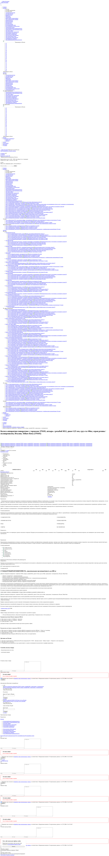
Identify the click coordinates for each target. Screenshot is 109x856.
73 (6, 64)
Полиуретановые (9, 21)
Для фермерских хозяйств (11, 38)
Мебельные (8, 16)
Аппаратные (8, 17)
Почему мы (8, 139)
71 (6, 62)
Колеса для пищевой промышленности (14, 337)
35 (6, 47)
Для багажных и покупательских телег (14, 29)
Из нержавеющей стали (11, 25)
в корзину (3, 450)
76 (6, 67)
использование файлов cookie (14, 844)
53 (6, 51)
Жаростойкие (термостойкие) (12, 18)
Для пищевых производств (11, 33)
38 (6, 50)
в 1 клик (7, 450)
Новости (7, 140)
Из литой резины (9, 24)
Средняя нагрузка (9, 13)
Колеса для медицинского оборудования (14, 332)
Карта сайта (31, 735)
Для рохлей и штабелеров (11, 34)
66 (6, 58)
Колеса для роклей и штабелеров (13, 347)
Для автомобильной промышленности (14, 28)
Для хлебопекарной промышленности (14, 39)
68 (6, 60)
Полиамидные (9, 22)
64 (6, 54)
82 (6, 70)
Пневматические (9, 20)
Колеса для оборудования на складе (13, 355)
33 (6, 45)
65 (6, 55)
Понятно (13, 846)
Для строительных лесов (11, 36)
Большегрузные (9, 14)
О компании (5, 138)
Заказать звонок (12, 150)
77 (6, 68)
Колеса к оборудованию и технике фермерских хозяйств (18, 376)
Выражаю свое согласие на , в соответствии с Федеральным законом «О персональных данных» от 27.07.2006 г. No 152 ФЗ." (37, 678)
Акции (4, 142)
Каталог (4, 8)
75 (6, 66)
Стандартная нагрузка (10, 12)
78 (6, 69)
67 (6, 59)
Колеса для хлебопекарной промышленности (15, 380)
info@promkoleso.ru (5, 150)
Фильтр (4, 137)
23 (6, 43)
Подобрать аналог (4, 451)
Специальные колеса (10, 27)
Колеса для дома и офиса (11, 324)
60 (6, 52)
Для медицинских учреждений (12, 31)
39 (6, 57)
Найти (15, 165)
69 (6, 61)
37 (6, 49)
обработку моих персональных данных (22, 678)
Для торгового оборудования (12, 37)
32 (6, 44)
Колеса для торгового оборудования (13, 368)
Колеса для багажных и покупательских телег (15, 318)
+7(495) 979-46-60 (5, 1)
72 (6, 63)
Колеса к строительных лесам (12, 364)
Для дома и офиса (9, 30)
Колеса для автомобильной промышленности (15, 309)
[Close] (1, 737)
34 (6, 46)
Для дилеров (5, 143)
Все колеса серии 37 (5, 471)
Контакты (5, 144)
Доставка (5, 145)
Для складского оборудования (12, 35)
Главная (4, 7)
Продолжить (3, 854)
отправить (3, 679)
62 (6, 53)
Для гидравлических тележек (12, 19)
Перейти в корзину (10, 854)
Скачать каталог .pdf (5, 608)
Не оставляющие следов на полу (13, 26)
